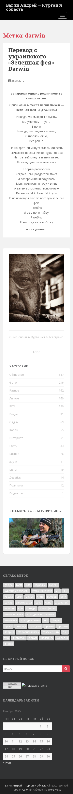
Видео (13, 414)
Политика (16, 485)
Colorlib (27, 789)
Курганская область (16, 591)
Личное (14, 398)
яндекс (8, 644)
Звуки (13, 462)
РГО (12, 406)
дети (63, 596)
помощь (21, 626)
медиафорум (48, 608)
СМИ (19, 596)
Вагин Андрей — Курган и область (34, 6)
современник (51, 632)
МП (57, 591)
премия (49, 626)
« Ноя (7, 762)
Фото (13, 382)
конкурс (31, 608)
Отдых (13, 422)
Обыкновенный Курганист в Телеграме (36, 337)
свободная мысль (28, 632)
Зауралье (40, 585)
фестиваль (19, 638)
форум (33, 638)
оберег (56, 620)
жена (48, 602)
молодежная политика (40, 614)
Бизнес (14, 454)
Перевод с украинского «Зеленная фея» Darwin (31, 59)
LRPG (13, 469)
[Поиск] (66, 668)
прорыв (9, 632)
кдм (20, 608)
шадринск (47, 638)
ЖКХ (28, 585)
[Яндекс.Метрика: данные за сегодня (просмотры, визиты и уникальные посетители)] (34, 685)
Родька (8, 596)
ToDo (36, 352)
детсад (8, 602)
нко (46, 620)
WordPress (54, 789)
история (9, 608)
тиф (6, 638)
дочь (38, 602)
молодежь (10, 620)
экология (62, 638)
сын (65, 632)
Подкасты (16, 493)
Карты (13, 430)
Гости (13, 446)
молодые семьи (30, 620)
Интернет (16, 438)
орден (8, 626)
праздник (35, 626)
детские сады (24, 602)
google (8, 585)
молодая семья (13, 614)
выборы (52, 596)
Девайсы (15, 477)
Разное (14, 390)
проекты (63, 626)
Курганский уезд (42, 591)
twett (19, 585)
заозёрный (62, 602)
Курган (53, 585)
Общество (16, 375)
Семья (29, 596)
